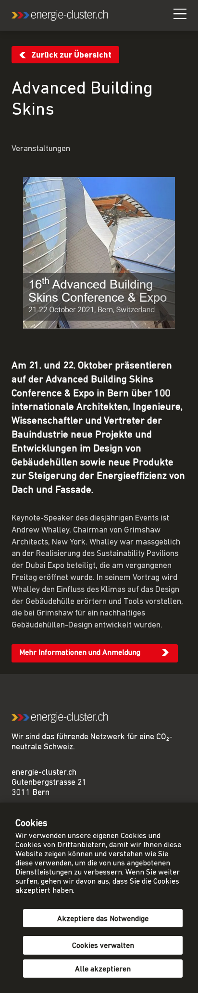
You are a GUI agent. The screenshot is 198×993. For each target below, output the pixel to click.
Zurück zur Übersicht (71, 55)
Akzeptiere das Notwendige (102, 919)
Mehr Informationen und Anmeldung (79, 653)
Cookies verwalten (103, 946)
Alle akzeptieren (103, 969)
